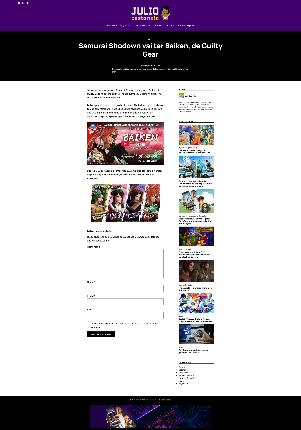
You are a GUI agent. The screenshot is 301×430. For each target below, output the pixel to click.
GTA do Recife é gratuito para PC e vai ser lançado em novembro (196, 185)
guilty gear (127, 69)
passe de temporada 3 (156, 69)
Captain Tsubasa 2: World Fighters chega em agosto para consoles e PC (196, 320)
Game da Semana (185, 181)
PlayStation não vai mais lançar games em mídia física (193, 351)
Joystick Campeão (185, 147)
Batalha (182, 367)
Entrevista (183, 372)
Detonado (183, 369)
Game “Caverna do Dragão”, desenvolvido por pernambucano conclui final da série (194, 254)
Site (89, 309)
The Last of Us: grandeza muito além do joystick (195, 289)
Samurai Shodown (175, 69)
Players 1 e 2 (184, 383)
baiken (115, 69)
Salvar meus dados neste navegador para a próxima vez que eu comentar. (124, 325)
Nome (91, 282)
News (150, 39)
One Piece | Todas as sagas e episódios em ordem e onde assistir (195, 151)
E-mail (91, 296)
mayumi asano (139, 69)
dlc (120, 69)
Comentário (94, 246)
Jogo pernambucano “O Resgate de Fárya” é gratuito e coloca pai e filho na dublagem (195, 221)
